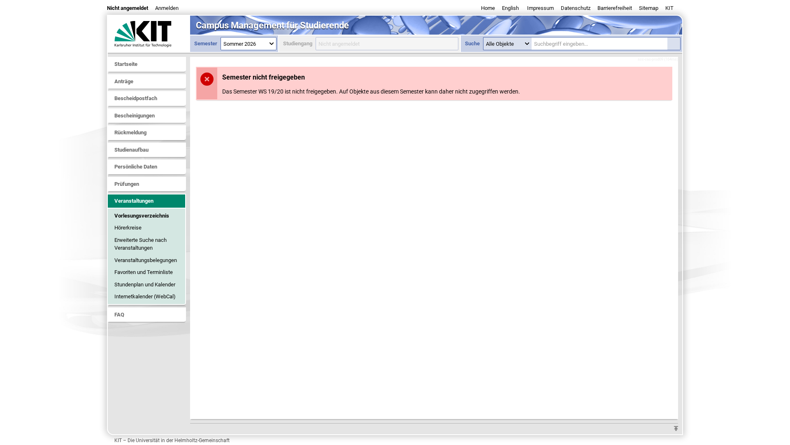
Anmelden (167, 8)
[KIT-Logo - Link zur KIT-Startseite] (149, 34)
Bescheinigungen (134, 115)
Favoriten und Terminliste (143, 272)
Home (488, 8)
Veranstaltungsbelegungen (145, 260)
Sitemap (648, 8)
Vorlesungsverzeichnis (141, 216)
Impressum (540, 8)
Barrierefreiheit (614, 8)
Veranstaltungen (133, 201)
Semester (205, 43)
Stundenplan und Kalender (144, 284)
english (510, 8)
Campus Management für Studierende (272, 25)
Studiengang (297, 43)
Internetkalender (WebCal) (145, 296)
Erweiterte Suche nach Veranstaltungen (140, 244)
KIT (669, 8)
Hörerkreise (128, 228)
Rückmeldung (130, 132)
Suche (472, 43)
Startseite (125, 64)
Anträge (123, 81)
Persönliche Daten (135, 167)
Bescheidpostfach (135, 98)
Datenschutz (575, 8)
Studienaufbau (131, 150)
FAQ (119, 315)
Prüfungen (126, 184)
